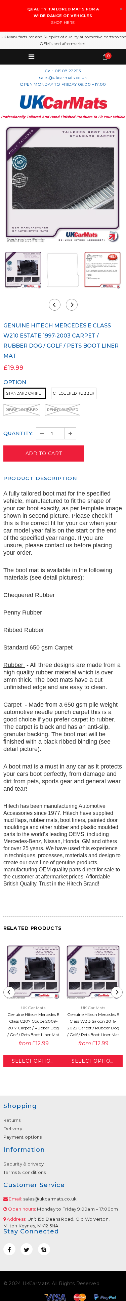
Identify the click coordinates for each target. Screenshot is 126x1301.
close (121, 8)
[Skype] (44, 1249)
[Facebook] (9, 1249)
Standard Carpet (24, 393)
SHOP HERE (63, 22)
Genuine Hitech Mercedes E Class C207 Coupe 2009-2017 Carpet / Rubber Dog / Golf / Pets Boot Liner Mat (33, 1024)
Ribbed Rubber (21, 409)
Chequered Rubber (73, 393)
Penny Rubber (62, 409)
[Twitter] (26, 1249)
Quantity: (18, 433)
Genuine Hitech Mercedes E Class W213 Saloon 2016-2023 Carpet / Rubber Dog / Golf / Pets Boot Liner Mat (93, 1024)
